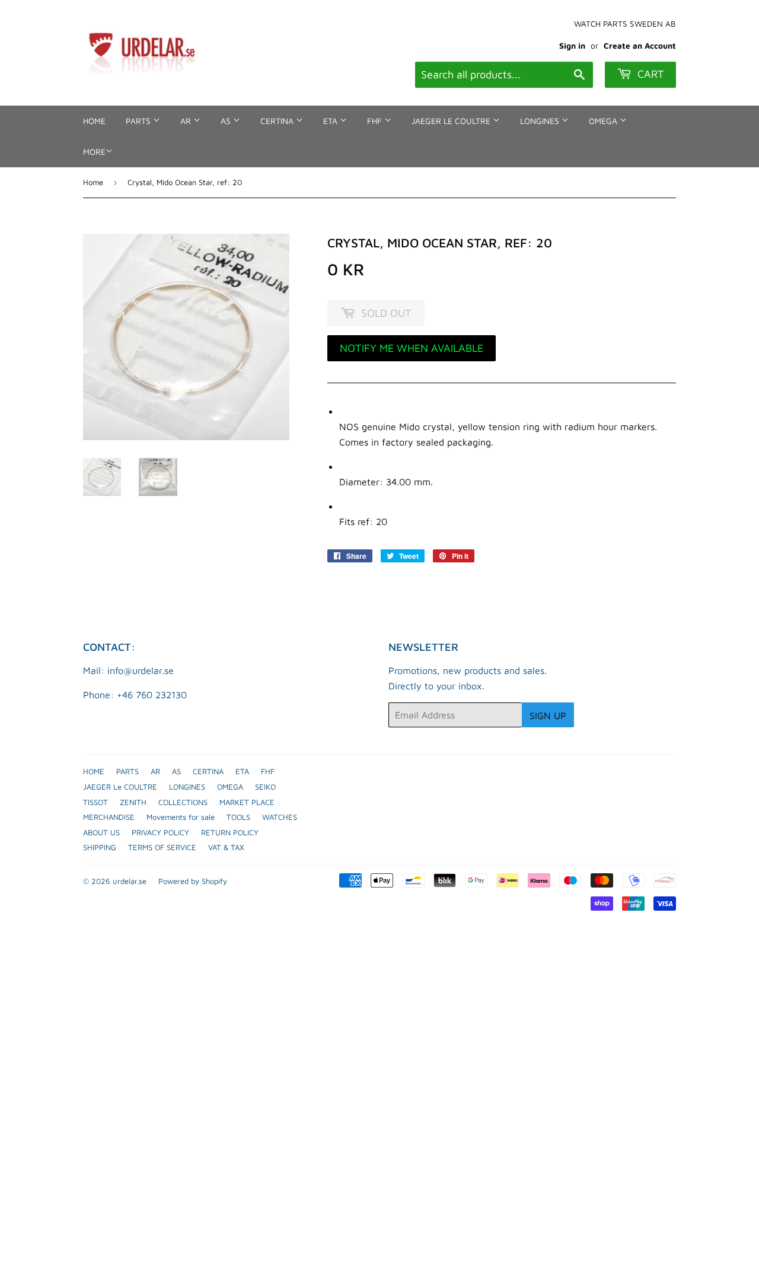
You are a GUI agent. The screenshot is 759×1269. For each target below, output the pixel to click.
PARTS (139, 121)
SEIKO (265, 786)
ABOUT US (101, 832)
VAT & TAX (226, 847)
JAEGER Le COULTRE (452, 121)
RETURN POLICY (230, 832)
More (94, 152)
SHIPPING (99, 847)
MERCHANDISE (109, 817)
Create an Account (640, 45)
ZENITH (133, 802)
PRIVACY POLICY (160, 832)
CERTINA (278, 121)
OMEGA (604, 121)
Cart (649, 74)
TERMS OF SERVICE (162, 847)
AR (186, 121)
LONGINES (541, 121)
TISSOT (95, 802)
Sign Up (548, 715)
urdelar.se (129, 881)
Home (93, 182)
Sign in (572, 45)
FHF (375, 121)
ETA (331, 121)
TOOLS (238, 817)
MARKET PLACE (247, 802)
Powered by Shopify (192, 881)
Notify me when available (411, 348)
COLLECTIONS (183, 802)
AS (227, 121)
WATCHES (279, 817)
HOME (94, 121)
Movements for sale (180, 817)
